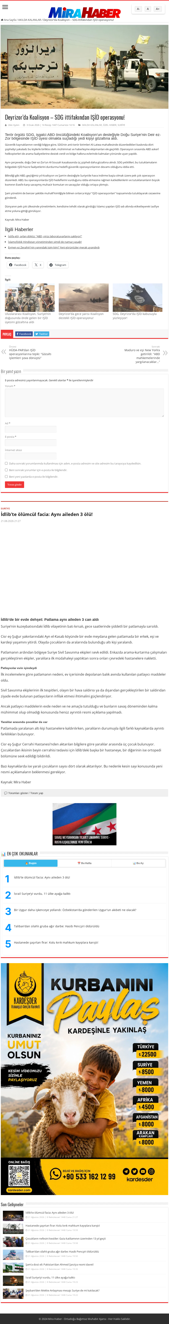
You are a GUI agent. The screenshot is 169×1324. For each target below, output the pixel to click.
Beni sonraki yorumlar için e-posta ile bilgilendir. (38, 470)
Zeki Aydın (13, 124)
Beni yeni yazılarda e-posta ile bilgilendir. (33, 476)
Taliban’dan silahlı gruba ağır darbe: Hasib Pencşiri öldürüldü (56, 926)
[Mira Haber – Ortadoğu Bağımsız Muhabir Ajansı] (84, 11)
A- (138, 9)
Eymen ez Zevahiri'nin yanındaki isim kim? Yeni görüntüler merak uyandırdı (54, 247)
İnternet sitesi (13, 450)
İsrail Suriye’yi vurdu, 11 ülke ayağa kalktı (42, 894)
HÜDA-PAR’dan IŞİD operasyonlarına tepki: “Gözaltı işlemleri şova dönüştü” (30, 352)
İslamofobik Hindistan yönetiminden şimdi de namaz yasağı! (45, 242)
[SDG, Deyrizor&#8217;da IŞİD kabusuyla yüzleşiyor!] (137, 297)
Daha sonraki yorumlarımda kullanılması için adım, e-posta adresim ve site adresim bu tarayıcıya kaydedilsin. (75, 463)
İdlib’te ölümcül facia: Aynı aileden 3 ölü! (47, 514)
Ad (7, 423)
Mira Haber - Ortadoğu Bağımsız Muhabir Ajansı (77, 1319)
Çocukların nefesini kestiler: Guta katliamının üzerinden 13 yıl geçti (66, 1238)
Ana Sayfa (9, 20)
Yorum (10, 386)
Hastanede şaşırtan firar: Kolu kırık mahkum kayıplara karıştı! (56, 942)
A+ (158, 9)
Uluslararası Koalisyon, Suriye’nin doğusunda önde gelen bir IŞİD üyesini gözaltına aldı (28, 318)
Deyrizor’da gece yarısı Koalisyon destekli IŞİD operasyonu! (81, 316)
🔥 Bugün (30, 863)
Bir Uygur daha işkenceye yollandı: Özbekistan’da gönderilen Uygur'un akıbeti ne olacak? (75, 910)
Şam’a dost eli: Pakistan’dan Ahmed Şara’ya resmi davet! (60, 1264)
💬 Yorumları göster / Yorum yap (23, 793)
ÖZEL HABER (109, 124)
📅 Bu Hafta (84, 863)
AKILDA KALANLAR (29, 20)
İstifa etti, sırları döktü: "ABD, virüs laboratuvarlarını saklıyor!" (45, 236)
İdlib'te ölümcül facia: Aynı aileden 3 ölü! (42, 877)
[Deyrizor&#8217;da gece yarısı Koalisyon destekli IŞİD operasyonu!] (83, 297)
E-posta (10, 437)
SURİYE (121, 124)
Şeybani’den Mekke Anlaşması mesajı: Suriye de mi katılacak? (63, 1290)
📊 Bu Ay (138, 863)
